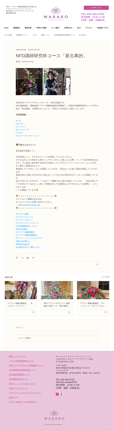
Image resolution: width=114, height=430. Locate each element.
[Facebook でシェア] (17, 258)
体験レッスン (45, 35)
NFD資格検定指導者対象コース (64, 35)
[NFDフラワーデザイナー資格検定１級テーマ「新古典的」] (57, 290)
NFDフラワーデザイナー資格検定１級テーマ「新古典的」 (57, 304)
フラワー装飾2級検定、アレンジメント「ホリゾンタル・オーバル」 (93, 304)
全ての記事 (8, 35)
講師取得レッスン (22, 35)
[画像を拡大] (29, 81)
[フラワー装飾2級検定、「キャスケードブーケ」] (21, 290)
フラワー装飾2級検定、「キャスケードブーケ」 (20, 304)
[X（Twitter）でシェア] (22, 258)
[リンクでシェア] (33, 258)
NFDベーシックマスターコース (22, 384)
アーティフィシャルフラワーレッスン (25, 393)
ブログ (34, 35)
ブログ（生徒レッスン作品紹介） (23, 402)
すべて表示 (105, 277)
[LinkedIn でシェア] (28, 258)
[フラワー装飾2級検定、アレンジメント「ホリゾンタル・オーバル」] (93, 290)
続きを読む (82, 35)
